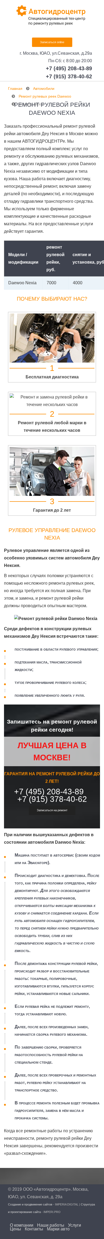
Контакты (34, 1229)
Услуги (74, 1225)
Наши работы (50, 1225)
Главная (15, 88)
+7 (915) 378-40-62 (69, 76)
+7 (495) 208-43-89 (69, 68)
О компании (21, 1225)
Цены (15, 1229)
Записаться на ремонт (52, 810)
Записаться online (52, 42)
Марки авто (58, 1229)
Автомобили (43, 88)
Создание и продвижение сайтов (30, 1204)
